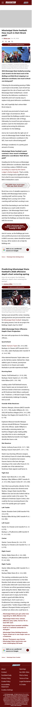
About (3, 669)
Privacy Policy (6, 678)
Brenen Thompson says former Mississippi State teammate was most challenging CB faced (14, 641)
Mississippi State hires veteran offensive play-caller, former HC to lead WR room (15, 620)
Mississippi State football (12, 320)
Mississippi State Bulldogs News (15, 257)
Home (3, 257)
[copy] (12, 41)
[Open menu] (3, 3)
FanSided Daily (6, 675)
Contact (4, 672)
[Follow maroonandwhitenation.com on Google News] (27, 249)
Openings (22, 669)
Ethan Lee (7, 38)
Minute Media (10, 694)
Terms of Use (23, 678)
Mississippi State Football (13, 657)
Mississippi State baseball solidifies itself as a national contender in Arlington (15, 627)
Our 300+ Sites (24, 672)
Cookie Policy (5, 681)
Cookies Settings (7, 690)
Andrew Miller (8, 284)
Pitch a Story (23, 675)
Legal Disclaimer (25, 681)
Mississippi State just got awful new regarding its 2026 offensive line (16, 615)
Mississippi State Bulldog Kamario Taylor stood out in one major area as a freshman (16, 634)
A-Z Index (22, 684)
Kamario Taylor (12, 346)
